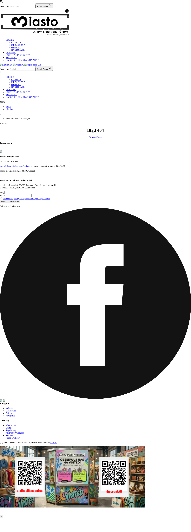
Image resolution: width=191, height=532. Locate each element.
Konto (8, 106)
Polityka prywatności (15, 433)
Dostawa (9, 428)
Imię (2, 192)
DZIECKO (16, 47)
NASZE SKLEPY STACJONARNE (22, 60)
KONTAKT (11, 57)
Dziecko (9, 413)
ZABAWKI (11, 52)
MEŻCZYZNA (18, 45)
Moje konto (11, 425)
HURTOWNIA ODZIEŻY (18, 55)
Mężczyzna (11, 411)
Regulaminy (11, 430)
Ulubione (10, 109)
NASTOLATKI (18, 50)
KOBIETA (16, 42)
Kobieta (9, 408)
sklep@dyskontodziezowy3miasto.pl (16, 166)
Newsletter (10, 416)
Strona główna (95, 137)
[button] (1, 2)
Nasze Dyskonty (13, 438)
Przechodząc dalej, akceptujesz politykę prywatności (26, 198)
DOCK (53, 442)
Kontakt (9, 435)
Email (2, 195)
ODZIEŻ (10, 40)
